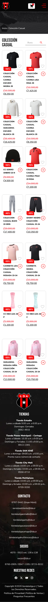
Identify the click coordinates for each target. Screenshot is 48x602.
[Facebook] (16, 577)
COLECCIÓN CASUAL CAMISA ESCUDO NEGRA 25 (9, 79)
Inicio (4, 28)
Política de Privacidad (14, 593)
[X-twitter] (21, 577)
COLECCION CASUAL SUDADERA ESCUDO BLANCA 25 (9, 128)
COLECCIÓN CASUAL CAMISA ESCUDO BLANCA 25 (32, 128)
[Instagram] (32, 577)
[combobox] (30, 42)
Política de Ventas (34, 593)
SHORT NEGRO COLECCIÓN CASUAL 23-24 (33, 221)
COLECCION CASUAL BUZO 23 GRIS (10, 221)
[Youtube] (26, 577)
